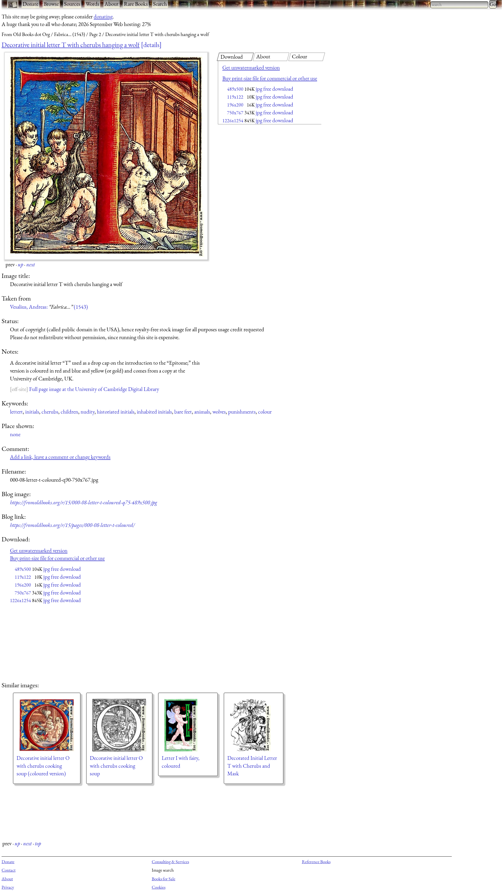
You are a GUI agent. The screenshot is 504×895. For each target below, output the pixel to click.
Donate (30, 3)
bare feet (183, 411)
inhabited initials (154, 411)
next (30, 264)
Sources (72, 3)
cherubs (49, 411)
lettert (16, 411)
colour (265, 411)
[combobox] (459, 4)
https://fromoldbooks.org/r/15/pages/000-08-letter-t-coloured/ (72, 524)
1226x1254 (232, 121)
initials (32, 411)
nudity (87, 411)
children (69, 411)
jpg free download (274, 88)
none (15, 434)
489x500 (235, 89)
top (38, 843)
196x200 (235, 105)
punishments (242, 411)
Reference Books (316, 862)
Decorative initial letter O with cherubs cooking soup (116, 765)
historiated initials (115, 411)
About (111, 3)
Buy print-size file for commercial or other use (269, 78)
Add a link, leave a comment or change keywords (60, 456)
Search (160, 3)
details (151, 44)
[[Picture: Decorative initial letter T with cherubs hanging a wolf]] (106, 156)
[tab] (235, 57)
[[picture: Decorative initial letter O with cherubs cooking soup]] (119, 725)
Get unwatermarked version (251, 67)
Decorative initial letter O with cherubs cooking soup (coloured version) (43, 765)
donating (103, 16)
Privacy (8, 887)
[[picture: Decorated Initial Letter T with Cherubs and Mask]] (253, 725)
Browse (51, 3)
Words (92, 3)
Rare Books (136, 3)
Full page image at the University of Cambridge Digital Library (94, 389)
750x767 (235, 113)
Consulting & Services (170, 862)
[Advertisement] (260, 168)
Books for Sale (163, 879)
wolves (219, 411)
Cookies (158, 887)
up (20, 264)
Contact (8, 870)
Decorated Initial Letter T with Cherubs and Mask (252, 765)
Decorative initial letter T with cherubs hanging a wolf (71, 44)
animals (202, 411)
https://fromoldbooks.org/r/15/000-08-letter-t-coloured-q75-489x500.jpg (83, 502)
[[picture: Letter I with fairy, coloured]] (188, 725)
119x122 (235, 97)
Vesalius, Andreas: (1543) (49, 306)
